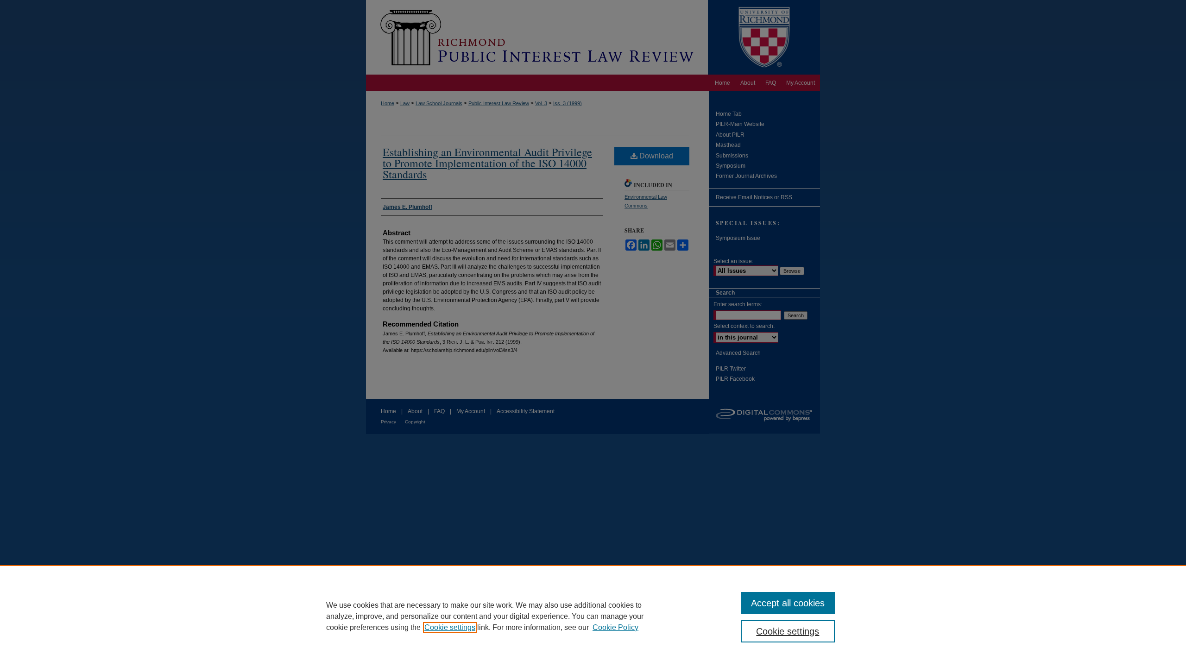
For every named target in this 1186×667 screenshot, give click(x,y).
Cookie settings (449, 627)
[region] (593, 616)
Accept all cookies (788, 603)
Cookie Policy (615, 627)
